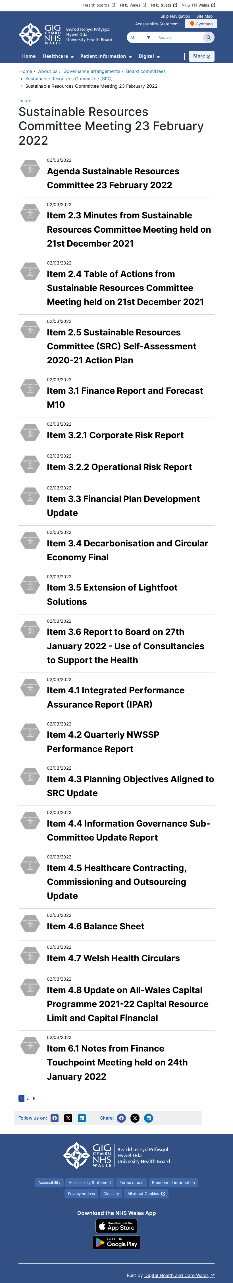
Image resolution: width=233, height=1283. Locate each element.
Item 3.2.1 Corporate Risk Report (115, 435)
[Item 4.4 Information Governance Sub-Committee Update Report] (29, 820)
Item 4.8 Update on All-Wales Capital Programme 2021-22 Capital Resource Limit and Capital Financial (128, 1004)
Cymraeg (204, 23)
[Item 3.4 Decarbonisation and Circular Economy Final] (29, 540)
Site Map (204, 16)
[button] (54, 1118)
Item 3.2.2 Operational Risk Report (119, 467)
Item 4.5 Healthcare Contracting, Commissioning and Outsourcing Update (116, 881)
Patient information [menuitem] (103, 56)
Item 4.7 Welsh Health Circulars (113, 958)
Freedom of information (173, 1182)
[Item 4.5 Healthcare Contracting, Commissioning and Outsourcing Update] (29, 865)
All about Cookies (143, 1193)
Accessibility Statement (157, 23)
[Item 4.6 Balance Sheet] (29, 923)
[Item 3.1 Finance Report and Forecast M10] (29, 387)
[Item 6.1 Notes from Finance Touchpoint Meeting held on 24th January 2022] (29, 1045)
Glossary (111, 1193)
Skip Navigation (175, 16)
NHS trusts (161, 5)
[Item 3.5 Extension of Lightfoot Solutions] (29, 584)
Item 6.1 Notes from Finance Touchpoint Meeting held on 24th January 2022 (117, 1062)
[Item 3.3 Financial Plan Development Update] (29, 495)
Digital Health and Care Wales (176, 1275)
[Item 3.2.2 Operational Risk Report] (29, 463)
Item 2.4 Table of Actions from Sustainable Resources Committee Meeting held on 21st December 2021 (125, 288)
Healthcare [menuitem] (55, 56)
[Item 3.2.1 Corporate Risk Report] (29, 432)
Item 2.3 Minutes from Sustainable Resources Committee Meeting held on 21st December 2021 (129, 229)
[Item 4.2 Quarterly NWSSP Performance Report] (29, 731)
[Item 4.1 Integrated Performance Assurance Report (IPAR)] (29, 687)
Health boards (96, 5)
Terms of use (131, 1182)
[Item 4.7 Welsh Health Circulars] (29, 955)
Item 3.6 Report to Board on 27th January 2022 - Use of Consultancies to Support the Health (125, 645)
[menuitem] (72, 57)
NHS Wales (130, 5)
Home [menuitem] (29, 56)
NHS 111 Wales (195, 5)
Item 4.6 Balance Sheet (95, 926)
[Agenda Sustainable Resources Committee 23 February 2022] (29, 168)
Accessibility (49, 1182)
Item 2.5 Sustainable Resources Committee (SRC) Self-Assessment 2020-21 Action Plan (121, 346)
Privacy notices (81, 1193)
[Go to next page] (34, 1098)
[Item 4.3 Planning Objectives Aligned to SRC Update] (29, 776)
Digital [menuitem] (146, 56)
